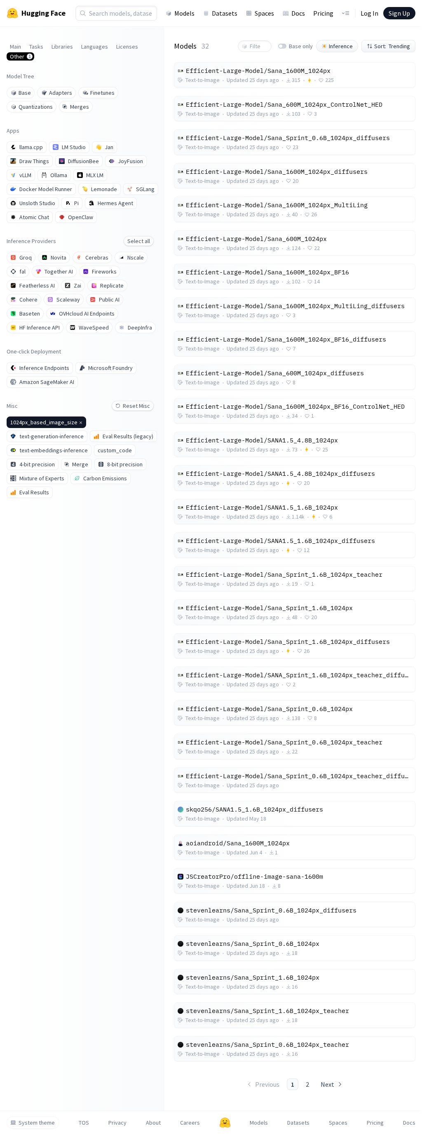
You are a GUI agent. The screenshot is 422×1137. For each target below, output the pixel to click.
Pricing (323, 13)
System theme (37, 1122)
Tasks (36, 46)
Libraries (62, 46)
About (153, 1122)
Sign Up (399, 13)
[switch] (282, 46)
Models (184, 13)
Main (15, 46)
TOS (84, 1122)
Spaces (264, 13)
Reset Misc (136, 405)
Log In (369, 13)
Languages (94, 46)
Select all (138, 241)
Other (20, 56)
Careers (190, 1122)
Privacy (117, 1122)
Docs (298, 13)
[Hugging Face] (225, 1122)
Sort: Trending (392, 46)
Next (327, 1084)
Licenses (127, 46)
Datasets (224, 13)
